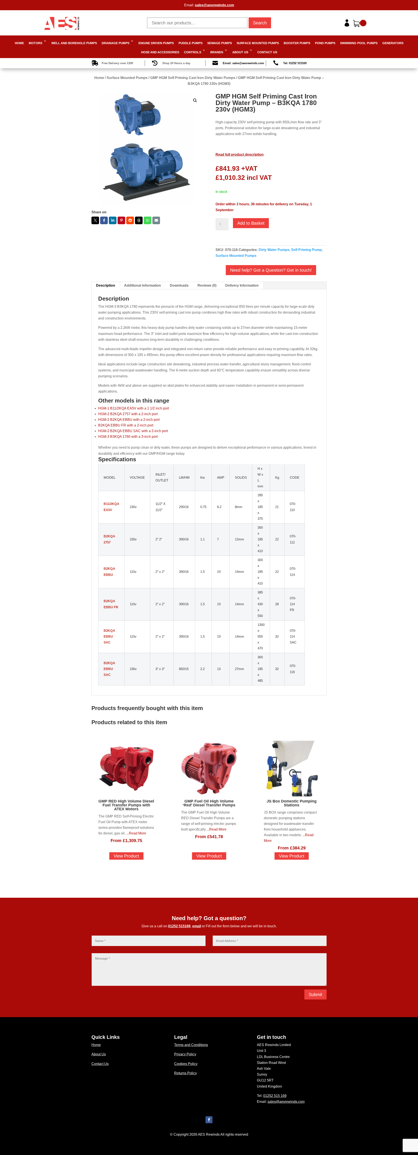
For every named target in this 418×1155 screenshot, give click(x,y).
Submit (315, 994)
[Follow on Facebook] (209, 1119)
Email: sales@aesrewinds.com (243, 63)
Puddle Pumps (190, 43)
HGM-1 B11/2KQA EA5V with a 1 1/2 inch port (133, 408)
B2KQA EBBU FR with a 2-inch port (125, 425)
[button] (195, 100)
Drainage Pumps (115, 43)
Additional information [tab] (142, 285)
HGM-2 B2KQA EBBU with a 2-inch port (129, 419)
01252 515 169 (275, 1096)
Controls (192, 52)
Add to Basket (251, 223)
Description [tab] (105, 285)
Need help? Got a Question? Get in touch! (271, 270)
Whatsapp (147, 220)
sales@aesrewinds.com (214, 5)
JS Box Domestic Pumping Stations (292, 803)
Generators (392, 43)
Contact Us (267, 52)
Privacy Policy (185, 1054)
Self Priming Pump (306, 250)
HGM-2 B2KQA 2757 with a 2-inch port (128, 414)
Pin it (121, 220)
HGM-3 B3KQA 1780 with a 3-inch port (128, 436)
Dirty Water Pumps (274, 250)
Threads (139, 220)
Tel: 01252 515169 (295, 63)
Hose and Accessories (160, 52)
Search (260, 22)
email (196, 926)
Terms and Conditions (191, 1045)
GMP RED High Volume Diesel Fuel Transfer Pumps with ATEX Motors (126, 805)
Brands (216, 52)
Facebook (104, 220)
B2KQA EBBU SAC (109, 636)
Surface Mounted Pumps (258, 43)
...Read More (136, 833)
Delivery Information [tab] (242, 285)
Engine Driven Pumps (156, 43)
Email (156, 220)
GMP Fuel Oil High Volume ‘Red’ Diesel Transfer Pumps (209, 803)
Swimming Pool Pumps (359, 43)
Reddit (130, 220)
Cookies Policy (185, 1064)
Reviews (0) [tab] (206, 285)
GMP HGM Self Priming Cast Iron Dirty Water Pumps (192, 78)
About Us (240, 52)
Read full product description (240, 154)
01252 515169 (179, 926)
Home (19, 43)
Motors (35, 43)
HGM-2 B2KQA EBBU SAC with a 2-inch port (133, 431)
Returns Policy (185, 1073)
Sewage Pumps (219, 43)
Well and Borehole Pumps (74, 43)
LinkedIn (112, 220)
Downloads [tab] (179, 285)
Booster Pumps (297, 43)
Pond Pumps (325, 43)
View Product (126, 856)
